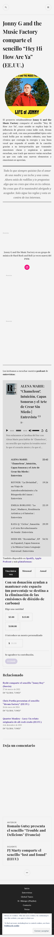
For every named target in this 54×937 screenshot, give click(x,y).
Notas (27, 909)
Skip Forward (46, 430)
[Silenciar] (30, 430)
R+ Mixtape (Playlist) (27, 901)
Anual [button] (43, 570)
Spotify (30, 558)
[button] (27, 467)
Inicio (27, 888)
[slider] (36, 430)
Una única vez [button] (11, 572)
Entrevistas (27, 892)
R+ (21, 422)
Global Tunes (27, 897)
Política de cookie (11, 926)
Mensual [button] (27, 570)
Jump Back (42, 430)
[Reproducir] (7, 430)
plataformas (24, 561)
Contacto (27, 905)
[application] (27, 430)
